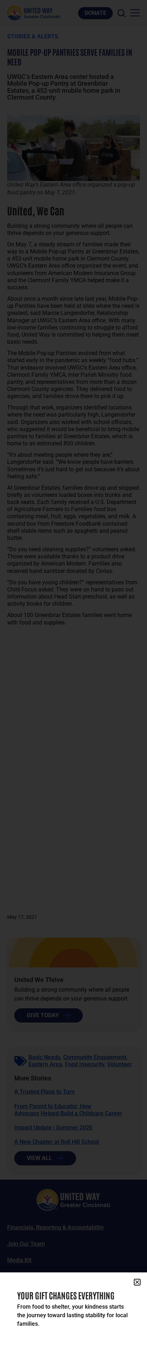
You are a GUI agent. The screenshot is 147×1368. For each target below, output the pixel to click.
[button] (137, 1282)
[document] (73, 684)
